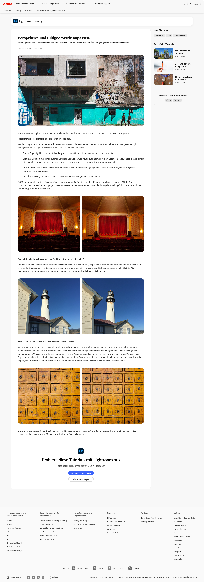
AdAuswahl (193, 577)
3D (7, 539)
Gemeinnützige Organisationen (84, 524)
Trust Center (178, 548)
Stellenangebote (180, 525)
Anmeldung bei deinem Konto (184, 518)
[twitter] (38, 577)
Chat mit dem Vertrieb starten (151, 518)
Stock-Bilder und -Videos (15, 547)
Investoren (178, 540)
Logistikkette (178, 544)
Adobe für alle (179, 555)
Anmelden (194, 4)
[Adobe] (7, 4)
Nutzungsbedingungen (161, 577)
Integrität (177, 552)
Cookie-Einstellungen (178, 577)
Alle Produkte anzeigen (14, 550)
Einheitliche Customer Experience (51, 528)
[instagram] (33, 577)
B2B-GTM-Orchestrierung (48, 535)
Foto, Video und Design (25, 3)
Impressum (120, 577)
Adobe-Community (113, 525)
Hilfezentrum (111, 518)
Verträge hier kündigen (133, 577)
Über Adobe (178, 522)
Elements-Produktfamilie (15, 543)
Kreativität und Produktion (49, 532)
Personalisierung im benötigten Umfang (52, 520)
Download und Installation (116, 522)
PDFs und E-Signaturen (50, 3)
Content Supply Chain (47, 524)
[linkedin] (43, 577)
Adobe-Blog (178, 559)
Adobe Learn (111, 529)
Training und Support (102, 3)
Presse (176, 533)
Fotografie (10, 524)
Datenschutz (147, 577)
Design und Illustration (14, 528)
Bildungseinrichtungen (81, 520)
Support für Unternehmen (116, 533)
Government (78, 528)
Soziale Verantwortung (182, 537)
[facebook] (28, 577)
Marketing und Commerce (76, 3)
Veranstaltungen (180, 529)
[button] (184, 4)
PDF (8, 535)
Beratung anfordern (147, 522)
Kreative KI (10, 520)
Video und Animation (14, 532)
